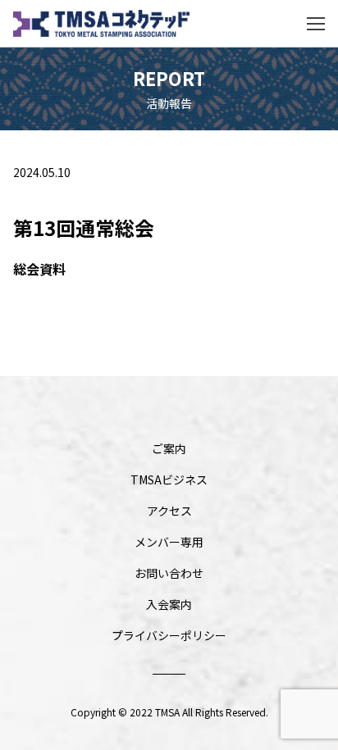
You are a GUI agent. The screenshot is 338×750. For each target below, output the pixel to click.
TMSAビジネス (169, 479)
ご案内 (169, 448)
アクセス (169, 510)
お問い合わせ (169, 573)
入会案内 (169, 604)
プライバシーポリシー (169, 635)
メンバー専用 (169, 542)
